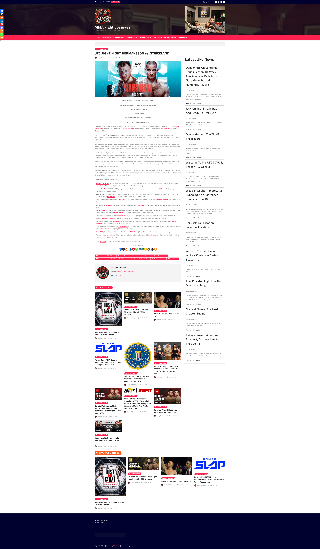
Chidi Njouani (111, 255)
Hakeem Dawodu (124, 255)
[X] (123, 249)
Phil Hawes (124, 258)
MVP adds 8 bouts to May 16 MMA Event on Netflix (107, 333)
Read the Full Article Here (193, 103)
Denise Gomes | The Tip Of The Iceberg (202, 136)
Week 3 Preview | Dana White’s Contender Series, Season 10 (202, 255)
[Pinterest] (133, 249)
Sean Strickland (145, 258)
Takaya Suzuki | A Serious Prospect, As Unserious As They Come (202, 339)
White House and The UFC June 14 (167, 315)
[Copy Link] (145, 249)
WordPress (116, 546)
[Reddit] (126, 249)
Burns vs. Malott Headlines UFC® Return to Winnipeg (165, 411)
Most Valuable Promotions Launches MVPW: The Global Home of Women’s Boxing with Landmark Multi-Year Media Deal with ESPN (137, 403)
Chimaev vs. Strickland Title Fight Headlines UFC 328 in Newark (136, 312)
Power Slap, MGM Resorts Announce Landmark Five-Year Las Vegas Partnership (108, 362)
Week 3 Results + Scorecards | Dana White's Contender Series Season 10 (204, 195)
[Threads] (152, 249)
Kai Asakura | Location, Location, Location (200, 225)
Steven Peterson (173, 258)
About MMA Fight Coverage (113, 38)
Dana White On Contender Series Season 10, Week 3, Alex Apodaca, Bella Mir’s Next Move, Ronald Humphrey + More (202, 76)
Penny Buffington (102, 57)
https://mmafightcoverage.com (126, 271)
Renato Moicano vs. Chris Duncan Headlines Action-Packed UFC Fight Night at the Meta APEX (108, 409)
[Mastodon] (2, 27)
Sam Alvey (133, 258)
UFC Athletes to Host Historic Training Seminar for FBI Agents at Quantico (137, 379)
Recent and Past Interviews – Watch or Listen (158, 38)
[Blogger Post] (148, 249)
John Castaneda (151, 255)
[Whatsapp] (136, 249)
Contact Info (132, 38)
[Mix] (2, 31)
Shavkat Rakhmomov (159, 258)
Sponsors (183, 38)
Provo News (124, 546)
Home (98, 38)
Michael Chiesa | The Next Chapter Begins (202, 311)
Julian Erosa (163, 255)
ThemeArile (133, 546)
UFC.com (103, 241)
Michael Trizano (101, 258)
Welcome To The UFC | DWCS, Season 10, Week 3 (204, 164)
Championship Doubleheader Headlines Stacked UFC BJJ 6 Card (107, 440)
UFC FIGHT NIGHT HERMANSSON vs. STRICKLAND (116, 44)
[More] (155, 249)
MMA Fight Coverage (113, 27)
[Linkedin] (130, 249)
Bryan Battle (100, 255)
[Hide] (0, 41)
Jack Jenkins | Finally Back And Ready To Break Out (202, 110)
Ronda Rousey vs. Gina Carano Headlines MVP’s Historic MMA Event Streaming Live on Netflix (167, 370)
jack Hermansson (137, 255)
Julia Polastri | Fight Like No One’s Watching (203, 283)
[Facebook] (120, 249)
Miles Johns (113, 258)
